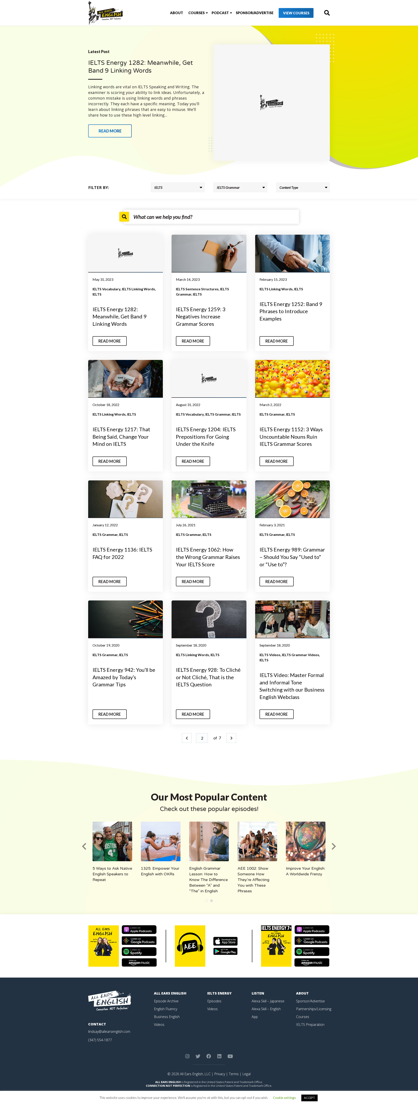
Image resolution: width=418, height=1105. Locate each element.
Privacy (219, 1074)
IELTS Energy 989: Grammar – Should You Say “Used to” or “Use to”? (292, 556)
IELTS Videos (270, 655)
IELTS (97, 294)
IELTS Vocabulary (106, 289)
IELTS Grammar (217, 414)
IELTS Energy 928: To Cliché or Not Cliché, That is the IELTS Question (208, 677)
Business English (167, 1016)
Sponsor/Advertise (254, 13)
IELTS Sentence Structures (197, 289)
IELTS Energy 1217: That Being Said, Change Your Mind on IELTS (121, 436)
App (255, 1016)
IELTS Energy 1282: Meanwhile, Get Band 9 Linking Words (120, 316)
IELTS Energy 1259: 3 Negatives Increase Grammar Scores (201, 316)
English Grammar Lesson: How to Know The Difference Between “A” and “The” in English (208, 879)
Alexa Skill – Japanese (268, 1001)
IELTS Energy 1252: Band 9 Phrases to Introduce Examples (291, 311)
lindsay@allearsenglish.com (109, 1031)
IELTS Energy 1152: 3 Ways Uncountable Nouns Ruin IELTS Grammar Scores (291, 436)
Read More (109, 341)
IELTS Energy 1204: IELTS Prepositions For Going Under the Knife (206, 436)
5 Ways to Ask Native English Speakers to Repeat (112, 874)
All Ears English (170, 993)
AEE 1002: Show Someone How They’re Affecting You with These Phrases (253, 879)
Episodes (214, 1001)
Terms (234, 1074)
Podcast (220, 13)
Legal (246, 1074)
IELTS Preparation (310, 1024)
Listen (258, 993)
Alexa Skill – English (266, 1008)
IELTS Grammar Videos (300, 655)
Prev (187, 738)
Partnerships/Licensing (313, 1008)
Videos (159, 1024)
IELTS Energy (219, 993)
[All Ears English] (109, 1000)
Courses (196, 13)
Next (231, 738)
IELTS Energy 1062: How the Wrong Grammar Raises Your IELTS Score (208, 556)
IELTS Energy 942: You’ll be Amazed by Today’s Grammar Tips (124, 677)
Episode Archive (166, 1001)
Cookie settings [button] (284, 1098)
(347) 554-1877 (100, 1040)
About (176, 13)
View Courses (296, 13)
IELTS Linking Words (138, 289)
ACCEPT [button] (309, 1098)
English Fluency (165, 1008)
